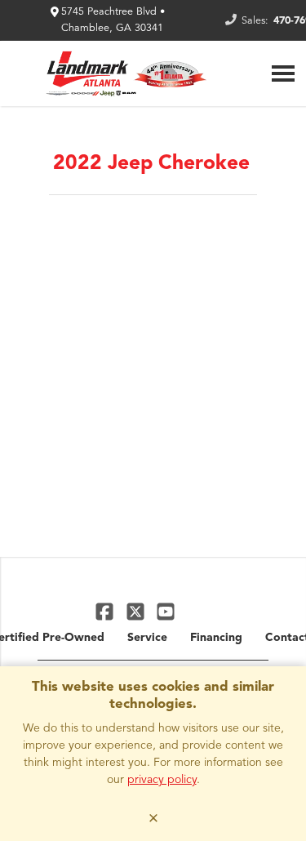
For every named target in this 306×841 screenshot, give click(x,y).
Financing (216, 637)
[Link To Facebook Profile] (106, 611)
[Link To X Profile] (137, 611)
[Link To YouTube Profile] (166, 611)
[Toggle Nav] (283, 73)
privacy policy (162, 779)
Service (147, 637)
